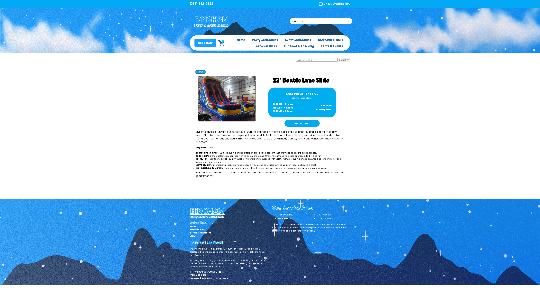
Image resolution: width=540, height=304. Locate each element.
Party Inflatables (265, 40)
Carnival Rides (266, 46)
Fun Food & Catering (299, 46)
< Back (200, 72)
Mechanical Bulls (330, 40)
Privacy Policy (197, 229)
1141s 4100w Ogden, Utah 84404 (206, 272)
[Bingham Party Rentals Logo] (211, 21)
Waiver (194, 235)
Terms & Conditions (200, 232)
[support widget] (531, 297)
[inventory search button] (349, 21)
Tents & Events (332, 46)
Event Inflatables (298, 40)
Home (241, 40)
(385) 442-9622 (201, 3)
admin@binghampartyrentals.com (209, 278)
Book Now (205, 43)
